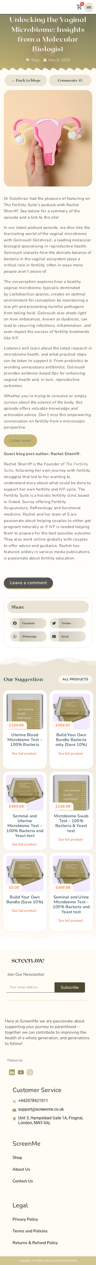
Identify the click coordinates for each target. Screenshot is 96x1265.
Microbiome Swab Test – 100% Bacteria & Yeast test (71, 823)
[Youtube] (20, 1072)
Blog (35, 59)
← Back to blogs (26, 80)
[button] (28, 623)
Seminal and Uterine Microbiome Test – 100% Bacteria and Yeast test (24, 825)
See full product (24, 753)
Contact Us (23, 1181)
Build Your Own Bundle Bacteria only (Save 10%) (71, 739)
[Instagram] (29, 1072)
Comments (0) (70, 80)
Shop (17, 1157)
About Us (21, 1169)
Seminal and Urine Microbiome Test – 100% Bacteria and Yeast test (71, 904)
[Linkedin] (11, 1072)
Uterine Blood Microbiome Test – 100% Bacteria (24, 739)
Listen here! (20, 440)
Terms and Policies (30, 1231)
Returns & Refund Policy (35, 1243)
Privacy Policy (25, 1219)
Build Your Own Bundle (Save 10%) (24, 899)
